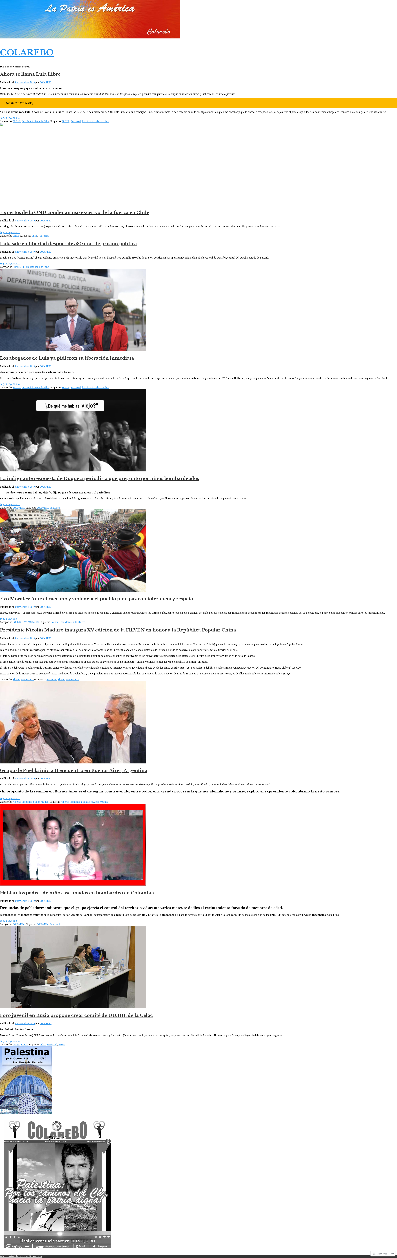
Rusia (24, 1044)
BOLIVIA (17, 622)
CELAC (16, 1044)
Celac (43, 1044)
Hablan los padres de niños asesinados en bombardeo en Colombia (77, 893)
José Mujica (42, 801)
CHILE (16, 235)
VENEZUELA (27, 679)
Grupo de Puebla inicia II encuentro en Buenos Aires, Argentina (73, 770)
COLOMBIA (19, 507)
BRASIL (17, 121)
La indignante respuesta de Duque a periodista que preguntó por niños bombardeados (99, 478)
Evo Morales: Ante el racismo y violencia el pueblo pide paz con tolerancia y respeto (96, 599)
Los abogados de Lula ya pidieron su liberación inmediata (67, 358)
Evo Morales (67, 622)
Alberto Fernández (23, 801)
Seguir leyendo (10, 118)
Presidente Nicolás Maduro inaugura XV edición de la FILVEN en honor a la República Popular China (118, 630)
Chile (34, 235)
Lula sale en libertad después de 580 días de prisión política (68, 243)
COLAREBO (27, 52)
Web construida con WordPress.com (21, 1256)
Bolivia (55, 622)
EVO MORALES (31, 622)
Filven (16, 679)
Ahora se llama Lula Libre (30, 74)
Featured (76, 121)
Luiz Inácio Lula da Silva (35, 121)
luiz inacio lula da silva (95, 121)
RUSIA (61, 1044)
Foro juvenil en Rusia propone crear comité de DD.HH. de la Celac (76, 1015)
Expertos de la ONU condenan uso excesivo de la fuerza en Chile (74, 212)
